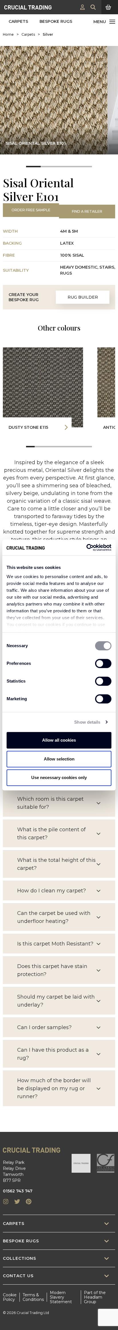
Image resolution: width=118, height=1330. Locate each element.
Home (8, 34)
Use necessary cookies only (59, 777)
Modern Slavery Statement (61, 1297)
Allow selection (59, 758)
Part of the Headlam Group (95, 1297)
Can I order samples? (44, 1027)
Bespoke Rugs (56, 21)
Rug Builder (83, 297)
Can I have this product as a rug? (53, 1054)
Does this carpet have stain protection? (52, 970)
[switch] (103, 663)
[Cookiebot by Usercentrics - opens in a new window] (86, 547)
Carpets (18, 21)
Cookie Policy (10, 1297)
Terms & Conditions (33, 1297)
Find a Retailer (87, 211)
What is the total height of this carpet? (56, 864)
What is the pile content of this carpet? (51, 833)
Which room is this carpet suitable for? (50, 803)
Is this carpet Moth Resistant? (55, 944)
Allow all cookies (59, 740)
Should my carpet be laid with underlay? (56, 1001)
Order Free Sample (30, 210)
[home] (28, 7)
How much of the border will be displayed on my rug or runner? (54, 1088)
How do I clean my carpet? (51, 891)
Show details (87, 722)
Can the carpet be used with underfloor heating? (54, 917)
